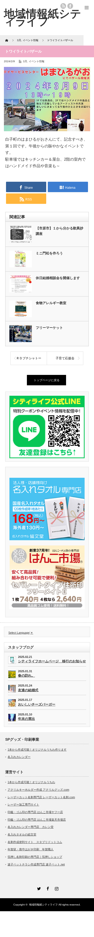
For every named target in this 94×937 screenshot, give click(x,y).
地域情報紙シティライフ (43, 904)
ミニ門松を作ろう (49, 253)
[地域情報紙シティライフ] (42, 17)
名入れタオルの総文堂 (22, 834)
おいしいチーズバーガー (36, 704)
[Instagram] (56, 888)
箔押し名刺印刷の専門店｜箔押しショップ (35, 856)
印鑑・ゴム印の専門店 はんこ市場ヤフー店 (35, 812)
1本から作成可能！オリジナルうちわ (31, 782)
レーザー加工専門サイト (23, 804)
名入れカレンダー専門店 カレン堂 (31, 826)
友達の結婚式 (28, 690)
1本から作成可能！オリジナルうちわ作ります (37, 749)
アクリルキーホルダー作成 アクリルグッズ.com (38, 789)
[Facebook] (47, 888)
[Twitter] (38, 888)
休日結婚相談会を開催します (58, 278)
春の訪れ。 (26, 675)
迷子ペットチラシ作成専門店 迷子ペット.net (36, 864)
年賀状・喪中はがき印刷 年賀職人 (31, 849)
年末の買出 (26, 719)
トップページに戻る (47, 380)
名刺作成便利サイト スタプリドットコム (35, 842)
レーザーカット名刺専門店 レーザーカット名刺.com (41, 797)
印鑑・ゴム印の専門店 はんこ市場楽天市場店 (37, 819)
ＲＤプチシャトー (28, 358)
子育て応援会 (65, 358)
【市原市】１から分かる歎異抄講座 (59, 231)
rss (63, 6)
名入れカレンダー (19, 756)
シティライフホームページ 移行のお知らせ (52, 661)
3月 (25, 61)
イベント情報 (36, 61)
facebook (70, 6)
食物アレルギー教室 (51, 303)
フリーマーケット (49, 328)
